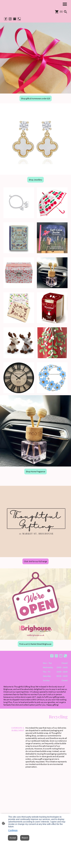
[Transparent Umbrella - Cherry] (52, 217)
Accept (12, 838)
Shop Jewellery (35, 179)
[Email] (14, 18)
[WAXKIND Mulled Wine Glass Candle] (52, 322)
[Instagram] (10, 18)
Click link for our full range (35, 561)
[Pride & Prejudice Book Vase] (18, 252)
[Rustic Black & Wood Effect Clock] (18, 392)
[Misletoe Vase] (52, 357)
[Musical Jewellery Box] (18, 287)
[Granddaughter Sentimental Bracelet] (18, 217)
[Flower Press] (18, 322)
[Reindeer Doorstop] (18, 357)
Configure (13, 830)
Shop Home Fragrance (35, 471)
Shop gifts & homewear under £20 (35, 98)
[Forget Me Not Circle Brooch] (52, 392)
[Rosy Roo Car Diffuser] (52, 287)
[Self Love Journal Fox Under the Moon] (52, 252)
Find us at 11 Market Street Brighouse (35, 644)
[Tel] (19, 18)
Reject (25, 838)
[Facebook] (5, 18)
